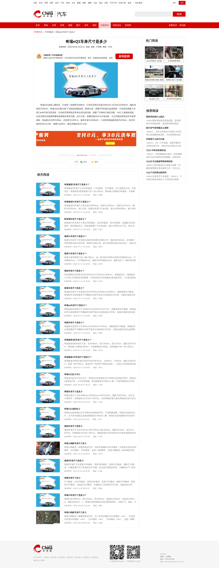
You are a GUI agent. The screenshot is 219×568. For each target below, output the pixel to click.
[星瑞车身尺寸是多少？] (48, 288)
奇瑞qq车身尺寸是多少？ (75, 305)
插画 (84, 3)
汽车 (62, 3)
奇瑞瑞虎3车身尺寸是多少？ (77, 184)
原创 (46, 25)
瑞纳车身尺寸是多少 (73, 426)
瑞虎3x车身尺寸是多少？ (75, 253)
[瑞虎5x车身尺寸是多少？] (48, 236)
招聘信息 (62, 557)
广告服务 (46, 557)
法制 (106, 3)
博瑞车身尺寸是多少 (73, 391)
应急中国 (122, 3)
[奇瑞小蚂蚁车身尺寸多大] (48, 443)
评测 (62, 25)
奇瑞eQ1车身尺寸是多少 (65, 32)
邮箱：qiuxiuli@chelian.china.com (172, 562)
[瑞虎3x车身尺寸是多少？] (48, 253)
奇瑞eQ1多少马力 (72, 374)
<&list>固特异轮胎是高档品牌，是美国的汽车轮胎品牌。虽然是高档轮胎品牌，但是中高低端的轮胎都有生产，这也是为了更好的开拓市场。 (163, 122)
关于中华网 (37, 557)
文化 (73, 3)
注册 (174, 3)
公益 (95, 3)
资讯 (40, 3)
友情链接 (86, 557)
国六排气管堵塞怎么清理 (157, 128)
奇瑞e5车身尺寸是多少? (75, 495)
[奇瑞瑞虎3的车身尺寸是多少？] (48, 339)
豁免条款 (78, 557)
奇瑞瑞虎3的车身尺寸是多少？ (78, 340)
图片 (78, 25)
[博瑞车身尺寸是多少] (48, 391)
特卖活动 (117, 25)
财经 (51, 3)
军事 (46, 3)
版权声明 (70, 557)
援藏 (79, 3)
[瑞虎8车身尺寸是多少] (48, 460)
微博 (96, 162)
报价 (95, 25)
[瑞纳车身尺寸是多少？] (48, 270)
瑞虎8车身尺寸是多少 (74, 461)
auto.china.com (82, 155)
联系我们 (54, 557)
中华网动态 (94, 557)
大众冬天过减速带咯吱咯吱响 (159, 161)
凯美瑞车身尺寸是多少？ (75, 219)
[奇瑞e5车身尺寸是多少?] (48, 495)
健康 (90, 3)
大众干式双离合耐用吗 (156, 172)
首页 (35, 3)
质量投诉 (173, 25)
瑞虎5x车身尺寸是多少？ (75, 236)
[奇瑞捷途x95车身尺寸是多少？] (48, 357)
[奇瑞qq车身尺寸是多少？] (48, 305)
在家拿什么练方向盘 (155, 139)
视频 (70, 25)
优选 (100, 3)
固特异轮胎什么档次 (155, 117)
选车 (86, 25)
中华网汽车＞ (38, 32)
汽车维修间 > (50, 32)
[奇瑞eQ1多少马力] (48, 374)
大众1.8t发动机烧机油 (156, 150)
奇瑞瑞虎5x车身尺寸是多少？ (77, 202)
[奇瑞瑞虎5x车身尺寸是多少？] (48, 201)
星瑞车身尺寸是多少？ (74, 288)
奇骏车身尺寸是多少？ (74, 322)
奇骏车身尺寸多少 (72, 478)
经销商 (128, 25)
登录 (182, 3)
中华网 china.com (44, 14)
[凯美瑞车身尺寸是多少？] (48, 219)
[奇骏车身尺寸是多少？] (48, 322)
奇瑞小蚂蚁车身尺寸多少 (75, 512)
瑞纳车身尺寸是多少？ (74, 271)
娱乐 (57, 3)
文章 (54, 25)
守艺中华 (113, 3)
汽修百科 (105, 25)
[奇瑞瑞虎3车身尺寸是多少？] (48, 184)
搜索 (179, 14)
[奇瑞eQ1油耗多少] (48, 408)
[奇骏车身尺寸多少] (48, 477)
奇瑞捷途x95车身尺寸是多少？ (78, 357)
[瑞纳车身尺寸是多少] (48, 426)
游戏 (68, 3)
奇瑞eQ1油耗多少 (72, 409)
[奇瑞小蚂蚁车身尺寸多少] (48, 512)
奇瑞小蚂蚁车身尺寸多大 (75, 443)
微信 (85, 162)
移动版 (182, 25)
